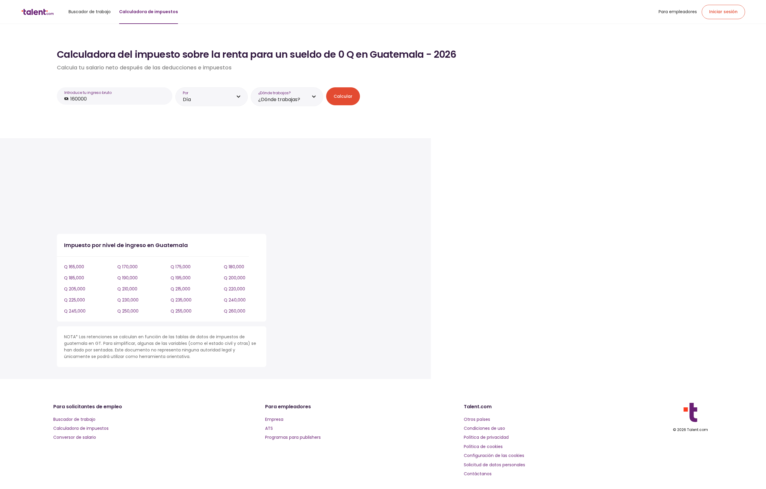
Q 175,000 (181, 267)
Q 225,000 (74, 300)
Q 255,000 (181, 311)
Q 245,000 (75, 311)
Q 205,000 (74, 289)
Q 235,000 (181, 300)
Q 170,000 (127, 267)
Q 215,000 (180, 289)
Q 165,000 (74, 267)
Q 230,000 (128, 300)
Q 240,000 (235, 300)
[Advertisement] (161, 187)
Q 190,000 (127, 278)
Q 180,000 (234, 267)
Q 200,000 (234, 278)
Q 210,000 (127, 289)
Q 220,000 (234, 289)
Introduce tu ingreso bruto (88, 92)
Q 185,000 (74, 278)
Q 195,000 (181, 278)
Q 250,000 (128, 311)
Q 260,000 (234, 311)
